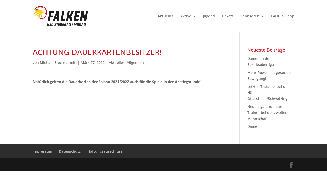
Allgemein (135, 62)
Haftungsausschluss (104, 151)
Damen (253, 126)
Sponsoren (249, 16)
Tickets (227, 16)
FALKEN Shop (282, 16)
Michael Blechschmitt (58, 62)
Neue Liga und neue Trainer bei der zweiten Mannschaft (267, 112)
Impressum (42, 151)
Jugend (209, 16)
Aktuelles (166, 16)
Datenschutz (70, 151)
